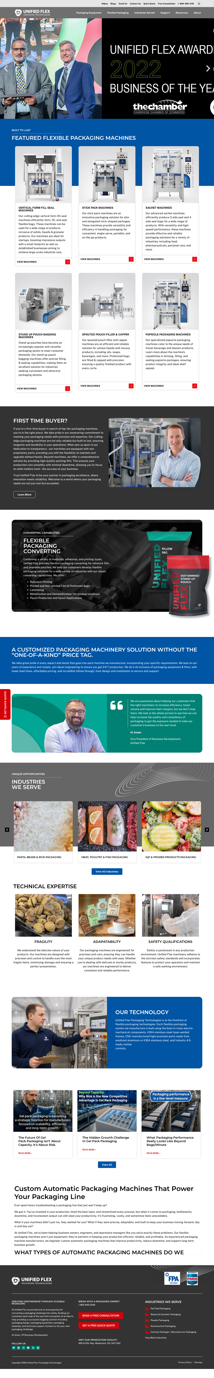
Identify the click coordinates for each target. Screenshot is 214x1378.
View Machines (27, 261)
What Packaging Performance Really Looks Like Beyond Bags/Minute (170, 1141)
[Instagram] (23, 1348)
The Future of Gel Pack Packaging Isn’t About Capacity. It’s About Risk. (39, 1141)
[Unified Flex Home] (32, 12)
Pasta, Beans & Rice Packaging (39, 857)
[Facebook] (19, 1348)
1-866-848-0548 (86, 1305)
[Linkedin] (33, 1348)
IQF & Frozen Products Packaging (170, 857)
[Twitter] (14, 1348)
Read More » (25, 1153)
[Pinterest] (38, 1348)
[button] (199, 3)
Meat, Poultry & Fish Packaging (104, 857)
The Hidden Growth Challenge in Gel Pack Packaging (105, 1139)
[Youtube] (28, 1348)
